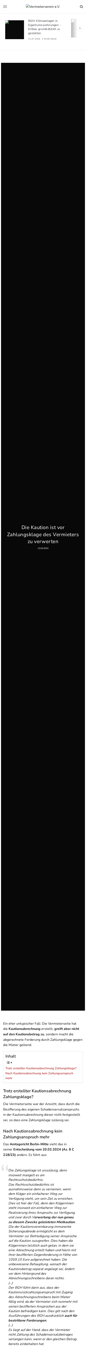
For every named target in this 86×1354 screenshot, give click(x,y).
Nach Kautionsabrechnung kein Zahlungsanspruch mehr (39, 1075)
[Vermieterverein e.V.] (43, 6)
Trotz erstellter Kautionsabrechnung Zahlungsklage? (40, 1068)
